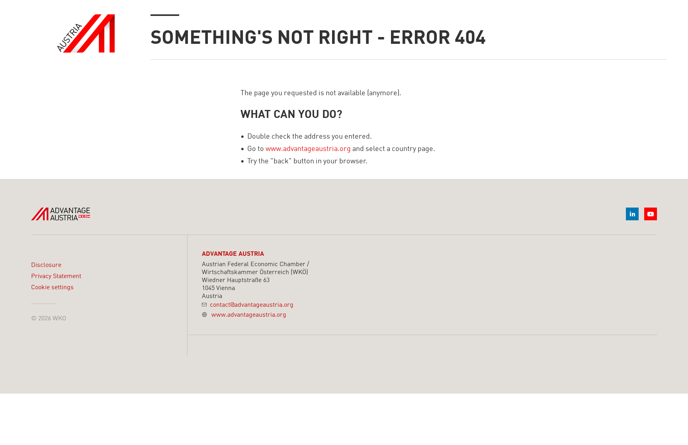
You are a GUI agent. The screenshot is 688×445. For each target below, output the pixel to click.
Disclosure (46, 265)
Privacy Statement (56, 276)
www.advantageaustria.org (308, 149)
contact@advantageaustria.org (251, 305)
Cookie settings (52, 287)
